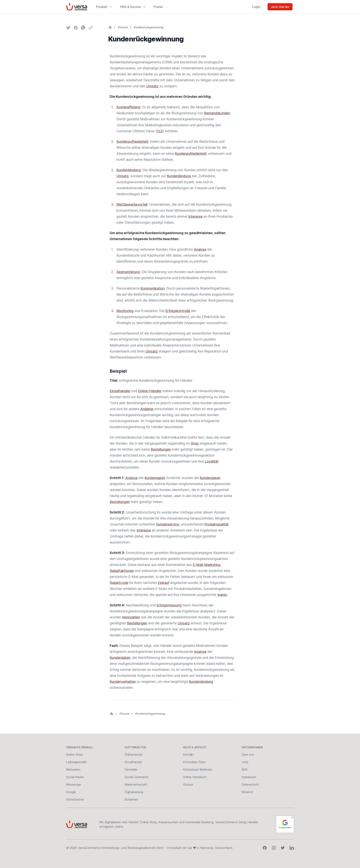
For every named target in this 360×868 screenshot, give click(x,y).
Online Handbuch (195, 777)
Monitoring (125, 311)
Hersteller (130, 769)
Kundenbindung (128, 170)
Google (71, 792)
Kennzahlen (131, 617)
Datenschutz (250, 784)
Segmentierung (128, 272)
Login (256, 7)
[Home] (110, 27)
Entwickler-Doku (194, 762)
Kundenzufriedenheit (132, 141)
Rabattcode (119, 583)
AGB (245, 769)
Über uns (248, 754)
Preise (158, 7)
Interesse (195, 216)
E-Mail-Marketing (206, 565)
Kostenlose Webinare (197, 769)
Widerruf (247, 792)
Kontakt (188, 754)
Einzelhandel (133, 762)
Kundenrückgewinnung (149, 27)
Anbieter (147, 409)
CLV (160, 131)
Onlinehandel (133, 754)
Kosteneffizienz (128, 107)
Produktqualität (216, 524)
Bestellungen (161, 449)
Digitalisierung (133, 792)
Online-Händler (149, 391)
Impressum (249, 777)
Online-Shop (74, 754)
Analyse (200, 249)
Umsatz (152, 86)
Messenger (73, 784)
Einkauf (163, 583)
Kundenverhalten (123, 682)
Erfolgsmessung (169, 605)
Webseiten (73, 769)
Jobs (245, 762)
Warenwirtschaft (135, 784)
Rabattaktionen (122, 571)
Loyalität (211, 461)
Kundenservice (167, 524)
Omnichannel (75, 799)
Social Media (75, 777)
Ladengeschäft (76, 762)
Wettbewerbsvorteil (131, 204)
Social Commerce (136, 777)
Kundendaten (155, 478)
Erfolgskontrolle (177, 311)
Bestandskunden (217, 113)
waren (222, 595)
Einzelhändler (120, 391)
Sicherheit (131, 799)
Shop (195, 443)
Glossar (123, 27)
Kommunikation (152, 288)
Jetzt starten (280, 7)
